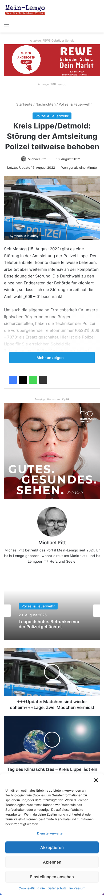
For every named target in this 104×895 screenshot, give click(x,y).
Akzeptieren (52, 847)
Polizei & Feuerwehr (75, 104)
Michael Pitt (37, 159)
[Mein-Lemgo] (25, 10)
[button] (96, 780)
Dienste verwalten (50, 833)
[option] (52, 610)
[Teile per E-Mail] (43, 380)
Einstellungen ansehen (52, 876)
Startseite (24, 104)
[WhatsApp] (33, 380)
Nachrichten (45, 104)
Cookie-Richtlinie (32, 888)
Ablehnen (52, 862)
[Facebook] (13, 380)
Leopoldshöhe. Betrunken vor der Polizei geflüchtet (49, 624)
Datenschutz (57, 888)
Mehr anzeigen (51, 357)
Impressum (77, 888)
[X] (23, 380)
